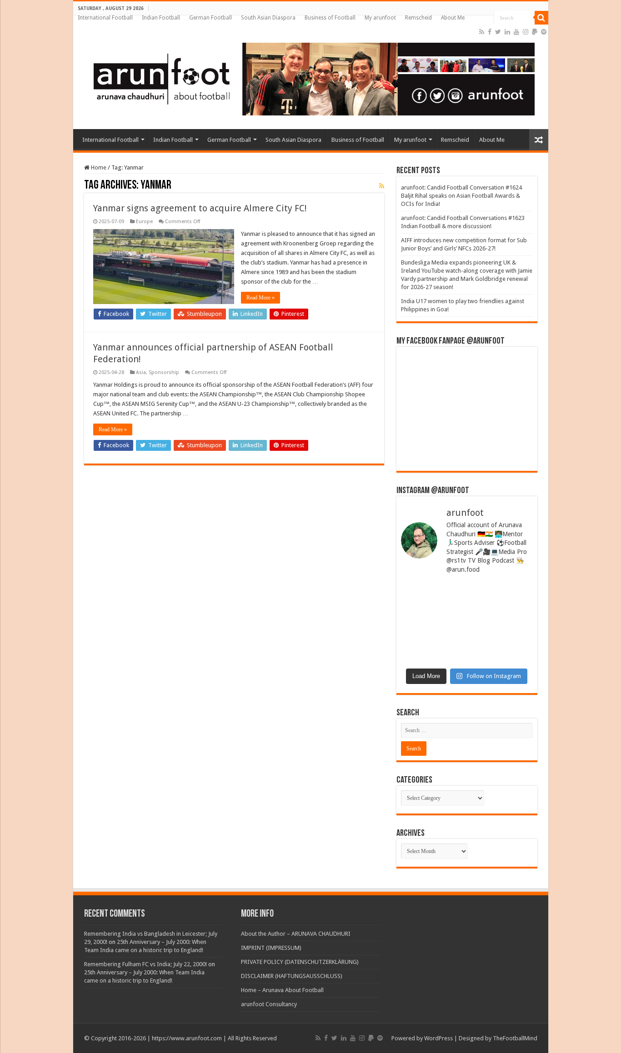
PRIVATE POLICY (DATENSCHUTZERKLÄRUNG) (300, 961)
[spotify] (543, 31)
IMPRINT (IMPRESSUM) (271, 947)
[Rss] (481, 31)
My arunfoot (380, 18)
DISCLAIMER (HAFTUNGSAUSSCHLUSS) (291, 976)
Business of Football (330, 18)
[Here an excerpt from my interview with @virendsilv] (501, 603)
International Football (105, 18)
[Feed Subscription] (381, 186)
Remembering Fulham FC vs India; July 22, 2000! (145, 964)
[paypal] (534, 31)
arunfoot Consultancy (269, 1004)
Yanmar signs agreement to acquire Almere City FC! (200, 208)
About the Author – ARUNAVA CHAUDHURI (296, 933)
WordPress (438, 1038)
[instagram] (525, 31)
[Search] (541, 18)
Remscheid (418, 18)
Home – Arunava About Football (282, 990)
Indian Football (161, 18)
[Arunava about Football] (307, 77)
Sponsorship (164, 372)
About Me (453, 18)
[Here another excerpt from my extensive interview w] (433, 603)
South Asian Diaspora (268, 18)
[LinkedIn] (507, 31)
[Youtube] (516, 31)
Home (98, 167)
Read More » (260, 297)
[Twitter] (498, 31)
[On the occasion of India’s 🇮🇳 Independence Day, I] (501, 643)
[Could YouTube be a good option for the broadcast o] (433, 643)
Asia (141, 372)
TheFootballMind (515, 1038)
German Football (210, 18)
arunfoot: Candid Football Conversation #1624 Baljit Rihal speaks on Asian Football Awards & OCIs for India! (461, 195)
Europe (144, 222)
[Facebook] (489, 31)
